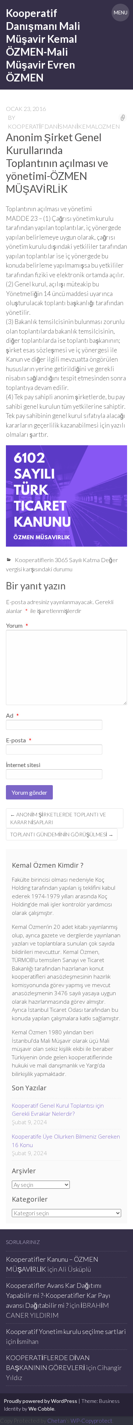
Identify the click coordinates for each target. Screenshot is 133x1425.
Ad (12, 716)
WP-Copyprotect (91, 1420)
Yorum (17, 625)
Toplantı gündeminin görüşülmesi (61, 834)
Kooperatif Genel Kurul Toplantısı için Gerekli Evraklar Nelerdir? (58, 1110)
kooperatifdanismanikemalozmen (64, 126)
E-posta (18, 740)
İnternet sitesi (23, 764)
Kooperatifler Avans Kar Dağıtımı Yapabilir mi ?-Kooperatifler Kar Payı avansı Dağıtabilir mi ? (58, 1295)
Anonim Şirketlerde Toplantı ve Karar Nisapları (58, 818)
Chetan (56, 1420)
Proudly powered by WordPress (40, 1401)
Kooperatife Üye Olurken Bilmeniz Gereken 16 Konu (66, 1141)
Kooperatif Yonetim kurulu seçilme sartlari (66, 1331)
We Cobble (41, 1408)
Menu (120, 12)
